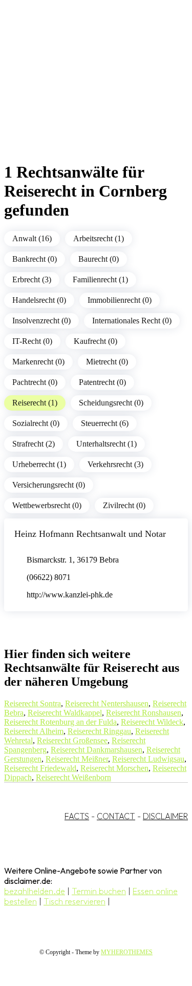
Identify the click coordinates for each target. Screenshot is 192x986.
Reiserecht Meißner (77, 759)
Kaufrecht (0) (95, 341)
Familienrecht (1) (100, 279)
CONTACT (116, 816)
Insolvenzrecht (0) (41, 320)
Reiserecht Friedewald (40, 768)
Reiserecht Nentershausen (106, 703)
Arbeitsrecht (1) (98, 238)
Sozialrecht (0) (35, 423)
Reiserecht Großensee (72, 740)
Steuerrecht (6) (105, 423)
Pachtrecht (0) (34, 382)
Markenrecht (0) (38, 361)
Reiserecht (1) (34, 402)
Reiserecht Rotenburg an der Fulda (60, 722)
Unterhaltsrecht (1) (106, 443)
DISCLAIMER (165, 816)
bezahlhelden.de (34, 891)
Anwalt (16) (32, 238)
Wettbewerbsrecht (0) (46, 505)
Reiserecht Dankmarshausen (96, 749)
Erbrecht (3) (31, 279)
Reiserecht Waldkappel (65, 712)
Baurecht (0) (98, 259)
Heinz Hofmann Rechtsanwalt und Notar (90, 534)
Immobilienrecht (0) (120, 300)
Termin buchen (99, 891)
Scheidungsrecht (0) (111, 402)
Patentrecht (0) (102, 382)
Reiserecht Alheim (33, 731)
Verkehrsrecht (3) (115, 464)
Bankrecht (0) (34, 259)
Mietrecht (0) (107, 361)
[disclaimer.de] (85, 92)
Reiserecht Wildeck (152, 722)
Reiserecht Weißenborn (73, 777)
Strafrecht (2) (33, 443)
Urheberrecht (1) (39, 464)
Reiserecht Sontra (32, 703)
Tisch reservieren (74, 901)
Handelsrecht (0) (39, 300)
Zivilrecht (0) (124, 505)
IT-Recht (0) (32, 341)
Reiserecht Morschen (114, 768)
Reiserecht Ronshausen (143, 712)
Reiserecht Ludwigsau (148, 759)
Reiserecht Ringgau (99, 731)
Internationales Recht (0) (132, 320)
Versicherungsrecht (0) (48, 484)
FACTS (77, 816)
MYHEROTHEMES (127, 952)
